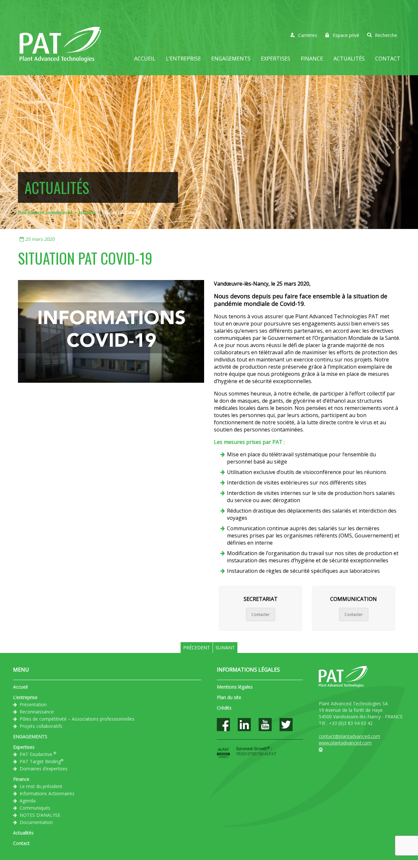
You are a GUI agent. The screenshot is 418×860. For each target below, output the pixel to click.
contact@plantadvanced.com (349, 736)
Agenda (28, 801)
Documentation (36, 822)
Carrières (307, 35)
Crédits (224, 708)
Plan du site (229, 697)
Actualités (349, 58)
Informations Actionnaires (47, 793)
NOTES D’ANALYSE (40, 815)
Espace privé (346, 35)
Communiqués (35, 808)
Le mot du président (41, 786)
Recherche (386, 35)
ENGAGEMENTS (230, 58)
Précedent (196, 647)
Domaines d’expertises (44, 768)
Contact (387, 58)
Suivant (225, 647)
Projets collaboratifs (41, 726)
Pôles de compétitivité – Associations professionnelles (77, 719)
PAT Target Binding (41, 761)
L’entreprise (183, 58)
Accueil (144, 58)
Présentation (33, 704)
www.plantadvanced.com (345, 743)
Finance (312, 58)
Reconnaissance (37, 712)
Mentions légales (235, 687)
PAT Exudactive (38, 754)
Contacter (260, 614)
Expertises (275, 58)
